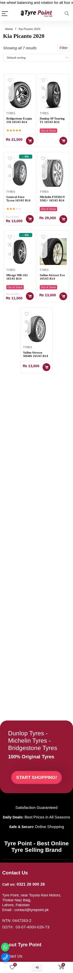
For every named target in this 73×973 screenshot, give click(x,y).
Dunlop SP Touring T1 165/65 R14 (52, 120)
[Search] (67, 13)
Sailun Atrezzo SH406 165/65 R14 (35, 354)
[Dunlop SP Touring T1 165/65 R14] (53, 94)
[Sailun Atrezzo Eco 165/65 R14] (53, 251)
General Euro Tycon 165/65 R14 (18, 198)
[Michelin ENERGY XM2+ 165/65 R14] (53, 173)
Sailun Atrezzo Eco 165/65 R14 (52, 276)
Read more (63, 141)
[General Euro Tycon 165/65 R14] (19, 173)
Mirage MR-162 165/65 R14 (17, 276)
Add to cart (30, 141)
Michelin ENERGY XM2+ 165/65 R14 (52, 198)
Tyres (10, 113)
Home (9, 29)
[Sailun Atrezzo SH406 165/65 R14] (36, 328)
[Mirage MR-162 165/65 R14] (19, 251)
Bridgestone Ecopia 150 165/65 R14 (19, 120)
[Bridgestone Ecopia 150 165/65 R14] (19, 94)
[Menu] (5, 13)
